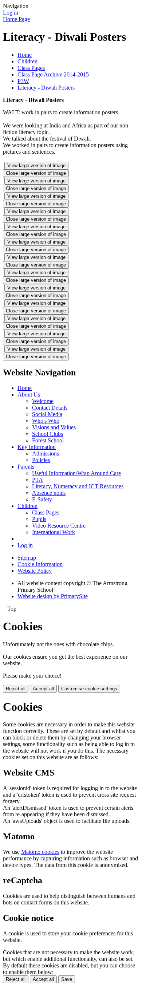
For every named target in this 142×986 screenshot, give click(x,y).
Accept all (43, 688)
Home (24, 55)
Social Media (47, 414)
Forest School (48, 440)
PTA (37, 480)
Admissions (45, 453)
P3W (23, 81)
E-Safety (42, 499)
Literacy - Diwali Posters (46, 87)
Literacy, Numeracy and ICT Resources (77, 486)
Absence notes (49, 493)
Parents (25, 467)
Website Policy (34, 571)
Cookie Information (40, 564)
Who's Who (45, 421)
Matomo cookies (40, 852)
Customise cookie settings (89, 688)
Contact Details (49, 408)
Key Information (36, 447)
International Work (53, 532)
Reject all (15, 688)
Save (66, 979)
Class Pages (31, 68)
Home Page (16, 19)
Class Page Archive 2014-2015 (53, 74)
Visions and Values (54, 427)
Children (27, 61)
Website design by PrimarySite (52, 596)
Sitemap (26, 558)
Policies (41, 460)
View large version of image (36, 165)
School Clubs (47, 434)
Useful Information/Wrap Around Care (76, 473)
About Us (28, 394)
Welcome (43, 401)
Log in (10, 12)
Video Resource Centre (59, 525)
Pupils (39, 519)
